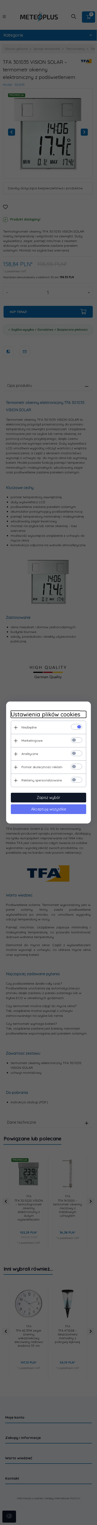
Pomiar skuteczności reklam (41, 767)
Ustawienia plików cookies (45, 714)
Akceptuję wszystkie (48, 809)
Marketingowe (32, 740)
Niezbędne (29, 727)
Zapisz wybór (48, 797)
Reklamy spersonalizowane (41, 780)
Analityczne (29, 754)
